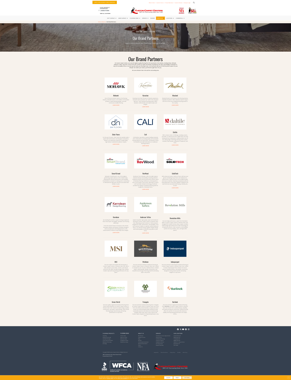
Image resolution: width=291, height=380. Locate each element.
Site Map (179, 352)
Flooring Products (108, 333)
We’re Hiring (185, 352)
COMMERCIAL (179, 18)
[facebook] (178, 329)
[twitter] (180, 329)
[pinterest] (186, 329)
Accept (168, 377)
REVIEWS (152, 18)
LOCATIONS (169, 18)
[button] (116, 18)
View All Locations (105, 13)
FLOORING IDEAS (134, 18)
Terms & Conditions (164, 352)
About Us (104, 21)
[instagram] (188, 329)
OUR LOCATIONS (178, 333)
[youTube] (183, 329)
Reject (177, 377)
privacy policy (110, 378)
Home (99, 21)
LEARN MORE (116, 105)
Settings (186, 377)
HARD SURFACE (122, 18)
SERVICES (144, 18)
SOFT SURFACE (111, 18)
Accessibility (156, 352)
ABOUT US (160, 18)
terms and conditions (123, 378)
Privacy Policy (172, 352)
